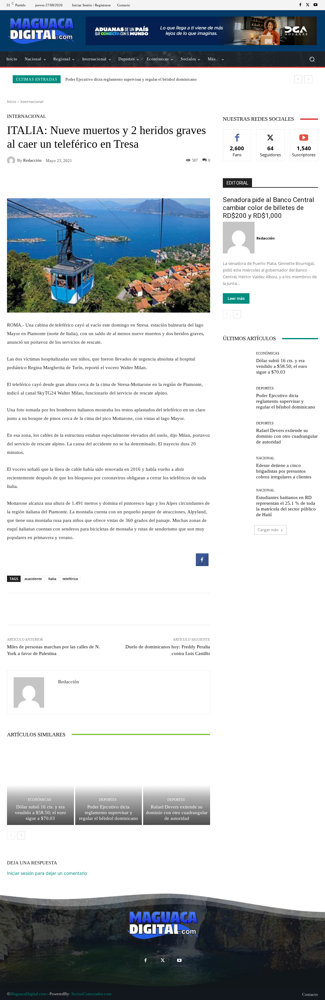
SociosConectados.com (91, 993)
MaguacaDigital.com (28, 993)
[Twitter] (308, 5)
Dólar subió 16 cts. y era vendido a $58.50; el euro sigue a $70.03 (40, 812)
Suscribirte (304, 134)
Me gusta (237, 134)
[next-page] (21, 835)
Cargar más (268, 529)
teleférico (70, 578)
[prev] (298, 79)
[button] (311, 59)
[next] (308, 79)
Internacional (31, 101)
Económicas (39, 799)
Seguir (270, 134)
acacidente (33, 578)
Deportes (107, 799)
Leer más (236, 298)
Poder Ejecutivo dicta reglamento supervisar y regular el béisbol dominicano (108, 812)
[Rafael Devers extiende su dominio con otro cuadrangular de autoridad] (176, 785)
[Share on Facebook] (202, 564)
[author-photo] (239, 238)
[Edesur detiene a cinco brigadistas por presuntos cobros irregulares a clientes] (237, 468)
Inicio (11, 101)
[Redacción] (12, 160)
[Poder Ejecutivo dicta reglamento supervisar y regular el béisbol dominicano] (108, 785)
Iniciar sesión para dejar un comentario (47, 873)
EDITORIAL (237, 183)
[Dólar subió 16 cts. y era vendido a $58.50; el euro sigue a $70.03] (40, 785)
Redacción (32, 160)
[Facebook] (300, 5)
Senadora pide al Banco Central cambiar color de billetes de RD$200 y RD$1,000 (268, 208)
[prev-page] (11, 835)
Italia (52, 578)
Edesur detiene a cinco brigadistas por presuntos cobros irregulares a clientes (283, 471)
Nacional (265, 458)
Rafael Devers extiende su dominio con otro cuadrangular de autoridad (126, 79)
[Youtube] (315, 5)
